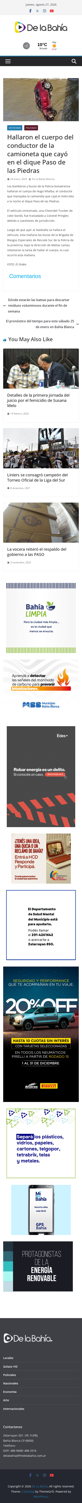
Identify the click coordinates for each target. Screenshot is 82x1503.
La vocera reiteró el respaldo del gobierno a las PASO (36, 551)
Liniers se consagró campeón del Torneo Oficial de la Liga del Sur (37, 477)
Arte (6, 1400)
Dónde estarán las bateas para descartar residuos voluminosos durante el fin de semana (38, 306)
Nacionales (10, 1383)
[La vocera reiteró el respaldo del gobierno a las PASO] (41, 505)
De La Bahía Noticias (43, 179)
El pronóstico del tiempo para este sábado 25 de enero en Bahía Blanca (40, 324)
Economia (10, 1392)
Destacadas (15, 127)
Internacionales (13, 1409)
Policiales (31, 127)
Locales (8, 1358)
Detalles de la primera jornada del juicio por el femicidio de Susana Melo (38, 400)
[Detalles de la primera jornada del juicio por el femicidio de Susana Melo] (41, 351)
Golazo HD (10, 1366)
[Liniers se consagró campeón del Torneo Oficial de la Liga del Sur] (41, 431)
